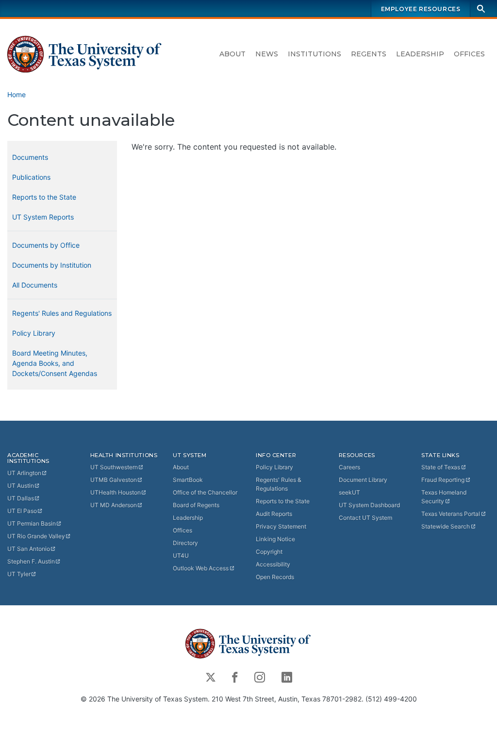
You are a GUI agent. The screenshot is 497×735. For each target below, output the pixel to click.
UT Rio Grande (36, 536)
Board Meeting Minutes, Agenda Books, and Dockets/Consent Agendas (54, 363)
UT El (22, 510)
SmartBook (188, 479)
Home (16, 94)
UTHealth (115, 492)
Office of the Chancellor (205, 492)
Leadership (420, 54)
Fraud (442, 479)
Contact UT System (365, 517)
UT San (28, 548)
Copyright (269, 551)
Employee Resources (421, 9)
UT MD (113, 505)
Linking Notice (275, 539)
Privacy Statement (281, 526)
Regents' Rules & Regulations (278, 484)
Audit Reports (274, 513)
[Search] (481, 8)
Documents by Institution (51, 265)
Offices (469, 54)
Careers (349, 467)
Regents (368, 54)
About (232, 54)
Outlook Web (201, 568)
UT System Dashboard (369, 505)
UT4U (181, 555)
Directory (185, 543)
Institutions (314, 54)
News (266, 54)
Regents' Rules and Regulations (62, 313)
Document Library (363, 479)
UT (24, 473)
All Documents (34, 285)
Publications (31, 177)
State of (440, 467)
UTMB (113, 479)
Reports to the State (44, 197)
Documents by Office (46, 245)
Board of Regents (196, 505)
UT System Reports (43, 217)
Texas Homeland (443, 497)
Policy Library (33, 333)
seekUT (349, 492)
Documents (30, 157)
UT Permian (31, 523)
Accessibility (273, 564)
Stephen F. (31, 561)
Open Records (275, 577)
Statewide (445, 526)
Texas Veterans (450, 513)
